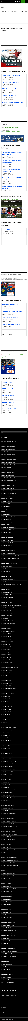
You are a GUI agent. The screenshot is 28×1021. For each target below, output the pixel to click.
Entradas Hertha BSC (5, 711)
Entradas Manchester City (6, 795)
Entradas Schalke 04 (5, 904)
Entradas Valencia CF (5, 964)
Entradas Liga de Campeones (7, 766)
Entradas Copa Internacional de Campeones (10, 605)
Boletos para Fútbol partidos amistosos (9, 199)
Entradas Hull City (5, 717)
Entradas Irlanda (4, 732)
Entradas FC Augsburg (6, 662)
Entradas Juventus (5, 740)
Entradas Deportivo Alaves (7, 623)
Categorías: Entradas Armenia (7, 441)
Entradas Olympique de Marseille (8, 813)
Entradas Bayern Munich (6, 542)
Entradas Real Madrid (5, 891)
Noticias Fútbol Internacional (7, 985)
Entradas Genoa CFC (5, 696)
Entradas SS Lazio (4, 914)
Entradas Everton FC (5, 659)
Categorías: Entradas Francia (7, 464)
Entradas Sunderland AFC (6, 925)
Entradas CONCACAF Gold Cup (8, 597)
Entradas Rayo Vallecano (6, 875)
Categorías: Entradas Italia (7, 475)
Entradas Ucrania (4, 943)
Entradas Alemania (5, 503)
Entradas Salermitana (5, 896)
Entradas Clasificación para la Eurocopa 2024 (11, 584)
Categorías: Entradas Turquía (7, 485)
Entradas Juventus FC (5, 743)
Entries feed (3, 1007)
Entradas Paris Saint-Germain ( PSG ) (9, 842)
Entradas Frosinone (5, 678)
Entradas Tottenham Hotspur (7, 930)
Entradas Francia (4, 672)
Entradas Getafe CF (5, 701)
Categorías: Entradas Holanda (7, 470)
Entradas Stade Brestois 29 (7, 920)
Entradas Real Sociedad (6, 894)
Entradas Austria (4, 535)
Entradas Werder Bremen (6, 974)
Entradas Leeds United (6, 756)
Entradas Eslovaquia (5, 646)
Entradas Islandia (4, 735)
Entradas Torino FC (5, 927)
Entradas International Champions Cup (9, 727)
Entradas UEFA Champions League (8, 948)
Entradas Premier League (6, 855)
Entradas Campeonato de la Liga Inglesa (9, 574)
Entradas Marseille (5, 800)
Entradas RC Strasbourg (6, 881)
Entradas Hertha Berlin (6, 709)
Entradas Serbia (4, 907)
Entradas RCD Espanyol (6, 883)
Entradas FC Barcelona (6, 665)
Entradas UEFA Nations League (7, 959)
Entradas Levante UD (5, 758)
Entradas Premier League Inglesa (8, 857)
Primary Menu (26, 1)
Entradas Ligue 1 (4, 779)
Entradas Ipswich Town (6, 730)
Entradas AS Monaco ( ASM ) (7, 516)
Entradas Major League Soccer (7, 789)
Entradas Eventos (4, 657)
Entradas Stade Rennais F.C (7, 922)
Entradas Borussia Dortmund (7, 553)
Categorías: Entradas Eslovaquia (8, 457)
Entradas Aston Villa (5, 522)
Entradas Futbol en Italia (6, 691)
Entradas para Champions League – (12, 127)
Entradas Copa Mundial (6, 607)
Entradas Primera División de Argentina (9, 865)
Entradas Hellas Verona (6, 706)
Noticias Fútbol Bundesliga (7, 982)
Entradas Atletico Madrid (6, 529)
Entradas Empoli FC (5, 636)
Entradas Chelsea (4, 581)
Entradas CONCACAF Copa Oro (8, 594)
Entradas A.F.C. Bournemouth (7, 493)
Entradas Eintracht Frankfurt (7, 631)
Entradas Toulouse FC (5, 933)
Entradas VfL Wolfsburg (6, 969)
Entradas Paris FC (5, 836)
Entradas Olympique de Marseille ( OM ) (9, 816)
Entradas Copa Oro (5, 610)
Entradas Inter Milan (5, 724)
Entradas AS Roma (5, 519)
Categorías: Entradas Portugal (7, 480)
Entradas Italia (4, 737)
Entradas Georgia (4, 698)
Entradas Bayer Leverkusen (7, 537)
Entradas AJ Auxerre (5, 501)
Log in (2, 1004)
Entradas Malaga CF (5, 792)
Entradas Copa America (6, 600)
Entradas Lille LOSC (5, 782)
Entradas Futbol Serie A (6, 693)
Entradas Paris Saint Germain (7, 839)
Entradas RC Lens (4, 878)
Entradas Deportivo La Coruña (7, 626)
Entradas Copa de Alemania (7, 602)
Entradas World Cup (5, 979)
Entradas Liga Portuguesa (6, 774)
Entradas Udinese (4, 946)
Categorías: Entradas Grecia (7, 467)
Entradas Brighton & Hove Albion (8, 563)
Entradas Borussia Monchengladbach (9, 558)
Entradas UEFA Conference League (8, 951)
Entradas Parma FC (5, 847)
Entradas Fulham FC (5, 683)
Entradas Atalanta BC (5, 524)
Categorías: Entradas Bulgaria (7, 449)
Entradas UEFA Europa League (7, 956)
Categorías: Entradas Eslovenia (8, 459)
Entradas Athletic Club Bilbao (7, 527)
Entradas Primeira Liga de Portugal (8, 860)
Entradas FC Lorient (5, 670)
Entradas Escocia (4, 644)
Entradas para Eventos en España (8, 826)
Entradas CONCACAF (6, 592)
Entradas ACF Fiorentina (6, 498)
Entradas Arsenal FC (5, 511)
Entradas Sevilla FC (5, 912)
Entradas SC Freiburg (5, 901)
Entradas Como (4, 589)
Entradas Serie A (4, 909)
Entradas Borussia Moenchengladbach (9, 555)
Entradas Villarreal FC (6, 972)
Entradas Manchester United (7, 797)
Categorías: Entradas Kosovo (7, 477)
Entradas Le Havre (5, 748)
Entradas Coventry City (6, 615)
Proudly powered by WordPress (7, 1019)
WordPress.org (4, 1012)
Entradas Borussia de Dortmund (8, 550)
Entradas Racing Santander (7, 873)
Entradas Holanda (5, 714)
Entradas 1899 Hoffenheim (7, 488)
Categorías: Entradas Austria (7, 444)
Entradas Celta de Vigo (6, 576)
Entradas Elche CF (5, 633)
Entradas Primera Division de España (9, 868)
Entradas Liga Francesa (6, 771)
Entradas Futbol (4, 685)
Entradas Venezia (4, 966)
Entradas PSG (4, 870)
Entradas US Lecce (5, 961)
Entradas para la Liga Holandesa (8, 831)
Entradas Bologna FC (5, 545)
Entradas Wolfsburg (5, 977)
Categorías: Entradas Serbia (7, 483)
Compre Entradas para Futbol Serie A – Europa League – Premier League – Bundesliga (11, 2)
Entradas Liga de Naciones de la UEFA (9, 769)
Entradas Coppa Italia (5, 613)
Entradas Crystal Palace (6, 620)
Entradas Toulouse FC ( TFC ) (7, 935)
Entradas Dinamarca (5, 628)
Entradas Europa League (6, 654)
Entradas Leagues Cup (5, 753)
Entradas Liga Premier (6, 776)
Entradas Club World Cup (6, 587)
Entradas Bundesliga (5, 566)
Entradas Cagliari (4, 571)
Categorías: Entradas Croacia (7, 451)
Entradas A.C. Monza (5, 490)
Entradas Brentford (5, 561)
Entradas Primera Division (6, 862)
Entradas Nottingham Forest (7, 808)
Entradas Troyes (4, 938)
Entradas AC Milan (5, 496)
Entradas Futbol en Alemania (7, 688)
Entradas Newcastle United (7, 805)
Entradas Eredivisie (5, 639)
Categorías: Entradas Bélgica (7, 446)
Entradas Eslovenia (5, 649)
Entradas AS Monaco (5, 514)
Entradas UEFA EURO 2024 (7, 953)
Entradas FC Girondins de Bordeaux (9, 667)
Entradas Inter (4, 722)
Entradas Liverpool (5, 784)
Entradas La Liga (4, 745)
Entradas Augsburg (5, 532)
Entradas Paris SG (5, 844)
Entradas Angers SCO (5, 509)
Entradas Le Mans (5, 750)
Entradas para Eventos (6, 823)
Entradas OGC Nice (5, 810)
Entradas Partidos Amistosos (7, 849)
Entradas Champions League (7, 579)
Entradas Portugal (5, 852)
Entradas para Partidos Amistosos (8, 834)
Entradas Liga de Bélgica (6, 763)
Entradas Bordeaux (5, 548)
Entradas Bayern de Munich (7, 540)
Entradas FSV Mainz (5, 680)
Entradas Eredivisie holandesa (7, 641)
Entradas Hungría (5, 719)
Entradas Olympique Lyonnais (7, 818)
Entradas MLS (4, 803)
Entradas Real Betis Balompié (7, 888)
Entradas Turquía (4, 940)
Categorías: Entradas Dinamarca (8, 454)
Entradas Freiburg (5, 675)
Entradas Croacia (4, 618)
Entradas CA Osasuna (5, 568)
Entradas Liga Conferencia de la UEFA (9, 761)
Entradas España (4, 277)
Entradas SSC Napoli (5, 917)
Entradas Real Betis (5, 886)
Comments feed (4, 1010)
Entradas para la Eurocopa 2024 (8, 829)
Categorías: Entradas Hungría (7, 472)
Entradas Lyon (4, 787)
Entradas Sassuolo (5, 899)
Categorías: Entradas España (7, 462)
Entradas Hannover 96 (6, 704)
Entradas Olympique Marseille (7, 821)
